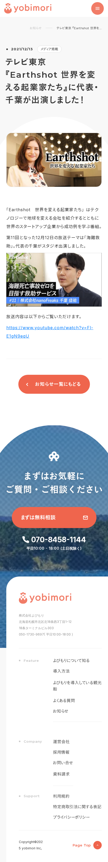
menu (97, 8)
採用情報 (61, 752)
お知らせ (35, 28)
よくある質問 (64, 701)
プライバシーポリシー (71, 817)
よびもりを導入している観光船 (77, 686)
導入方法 (61, 671)
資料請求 (61, 774)
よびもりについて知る (71, 661)
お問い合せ (63, 763)
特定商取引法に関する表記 (77, 807)
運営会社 (61, 742)
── (49, 28)
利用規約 (61, 796)
